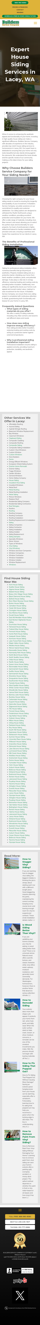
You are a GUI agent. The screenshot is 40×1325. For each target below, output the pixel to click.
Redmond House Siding (17, 774)
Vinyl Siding (13, 546)
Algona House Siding (16, 589)
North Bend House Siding (18, 655)
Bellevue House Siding (17, 770)
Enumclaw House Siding (18, 624)
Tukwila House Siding (17, 683)
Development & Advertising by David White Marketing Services (22, 1308)
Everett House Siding (16, 788)
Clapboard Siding (15, 438)
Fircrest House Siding (17, 711)
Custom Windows (15, 455)
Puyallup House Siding (17, 781)
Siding (11, 522)
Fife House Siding (15, 709)
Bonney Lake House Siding (19, 695)
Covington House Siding (18, 610)
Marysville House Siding (17, 791)
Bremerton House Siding (18, 802)
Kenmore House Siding (17, 638)
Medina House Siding (17, 646)
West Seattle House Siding (19, 685)
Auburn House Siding (17, 767)
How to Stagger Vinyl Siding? (26, 863)
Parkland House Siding (17, 725)
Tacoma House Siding (17, 784)
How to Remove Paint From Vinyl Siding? (28, 1137)
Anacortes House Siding (18, 744)
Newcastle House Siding (18, 650)
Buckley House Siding (17, 697)
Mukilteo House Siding (17, 756)
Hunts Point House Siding (18, 634)
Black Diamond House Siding (19, 596)
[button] (20, 2)
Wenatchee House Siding (18, 823)
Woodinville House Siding (18, 690)
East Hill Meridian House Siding (20, 617)
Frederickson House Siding (19, 713)
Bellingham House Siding (18, 807)
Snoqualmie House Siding (18, 678)
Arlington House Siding (17, 786)
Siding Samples (14, 537)
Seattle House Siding (16, 587)
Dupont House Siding (17, 702)
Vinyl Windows (14, 548)
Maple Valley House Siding (19, 643)
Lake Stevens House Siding (19, 749)
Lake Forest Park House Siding (20, 641)
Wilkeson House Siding (17, 741)
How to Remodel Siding (27, 1003)
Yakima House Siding (16, 812)
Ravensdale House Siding (18, 667)
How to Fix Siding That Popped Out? (28, 1067)
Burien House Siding (16, 603)
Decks (11, 459)
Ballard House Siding (16, 592)
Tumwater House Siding (18, 763)
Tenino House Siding (16, 760)
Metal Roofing (14, 490)
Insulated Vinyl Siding (17, 483)
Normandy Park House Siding (20, 652)
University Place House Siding (20, 739)
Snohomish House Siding (18, 758)
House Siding (14, 480)
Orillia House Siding (16, 660)
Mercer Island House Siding (19, 648)
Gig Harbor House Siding (18, 716)
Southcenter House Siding (18, 681)
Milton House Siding (16, 720)
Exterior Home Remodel (18, 466)
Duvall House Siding (16, 615)
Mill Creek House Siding (17, 753)
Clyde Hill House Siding (17, 608)
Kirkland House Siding (17, 772)
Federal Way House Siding (18, 629)
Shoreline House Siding (17, 676)
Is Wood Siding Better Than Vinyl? (29, 929)
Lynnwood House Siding (18, 751)
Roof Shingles (14, 506)
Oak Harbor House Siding (18, 805)
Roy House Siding (15, 727)
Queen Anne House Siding (18, 664)
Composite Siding (15, 445)
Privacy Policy (20, 1255)
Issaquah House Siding (17, 636)
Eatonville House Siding (17, 704)
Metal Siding (13, 494)
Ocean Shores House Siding (19, 835)
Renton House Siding (17, 777)
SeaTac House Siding (16, 671)
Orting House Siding (16, 723)
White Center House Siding (19, 688)
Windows (12, 565)
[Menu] (35, 23)
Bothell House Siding (16, 599)
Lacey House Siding (16, 793)
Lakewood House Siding (18, 779)
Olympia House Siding (17, 795)
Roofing (12, 511)
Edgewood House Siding (18, 706)
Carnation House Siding (17, 606)
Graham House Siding (17, 718)
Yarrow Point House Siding (18, 692)
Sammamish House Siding (18, 669)
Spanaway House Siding (18, 732)
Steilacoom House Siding (18, 735)
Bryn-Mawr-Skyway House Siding (21, 601)
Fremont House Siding (17, 631)
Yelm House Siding (16, 765)
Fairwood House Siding (17, 627)
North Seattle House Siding (19, 657)
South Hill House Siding (17, 730)
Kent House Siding (16, 585)
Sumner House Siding (17, 737)
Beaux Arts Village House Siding (21, 594)
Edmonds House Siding (17, 746)
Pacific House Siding (16, 662)
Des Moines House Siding (18, 613)
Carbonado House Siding (18, 699)
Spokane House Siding (17, 826)
